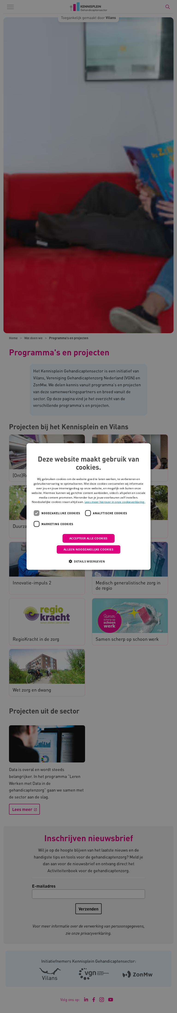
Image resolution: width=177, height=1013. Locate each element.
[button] (88, 561)
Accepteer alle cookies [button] (88, 538)
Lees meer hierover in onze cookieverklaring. (115, 502)
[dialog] (88, 506)
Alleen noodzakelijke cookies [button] (88, 549)
